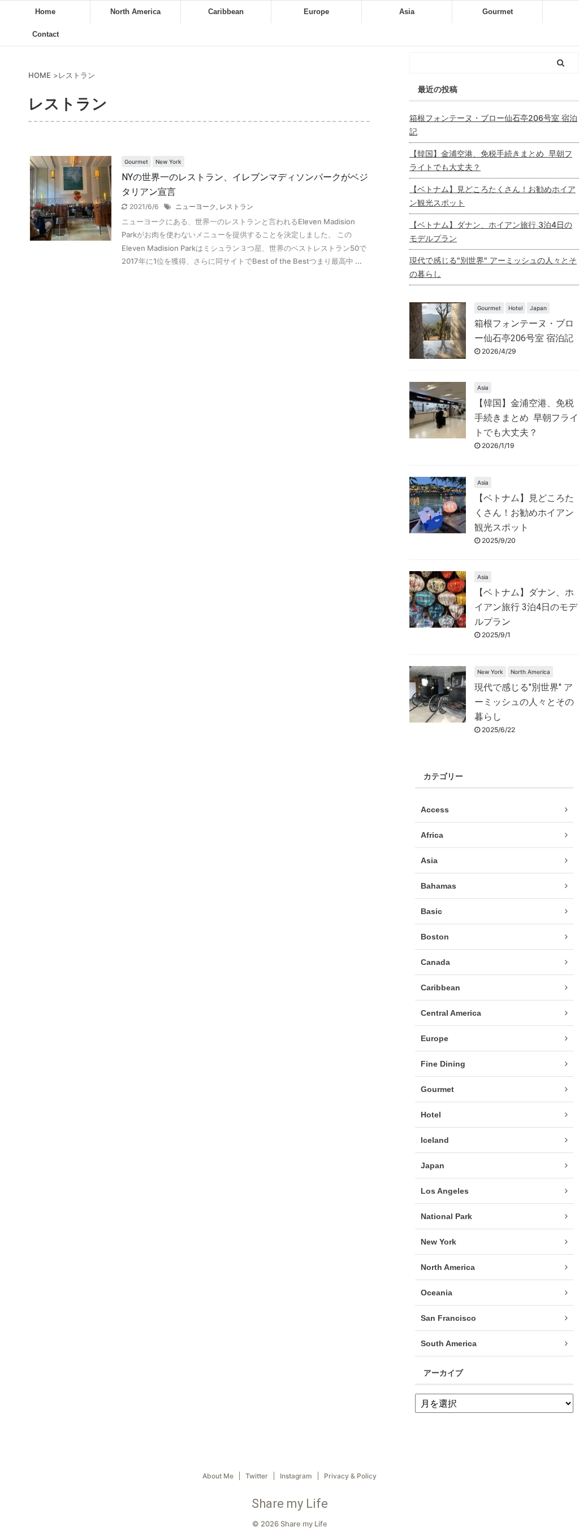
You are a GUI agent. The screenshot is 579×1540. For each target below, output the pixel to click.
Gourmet (497, 11)
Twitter (256, 1476)
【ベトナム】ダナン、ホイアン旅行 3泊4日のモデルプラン (490, 231)
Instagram (296, 1476)
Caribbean (226, 11)
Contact (45, 34)
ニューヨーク (195, 206)
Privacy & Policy (350, 1476)
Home (45, 11)
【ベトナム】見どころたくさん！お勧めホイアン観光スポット (492, 195)
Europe (316, 11)
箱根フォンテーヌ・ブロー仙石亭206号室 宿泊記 (493, 124)
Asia (406, 11)
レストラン (236, 206)
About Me (218, 1476)
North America (135, 11)
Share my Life (290, 1504)
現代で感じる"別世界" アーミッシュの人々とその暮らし (493, 267)
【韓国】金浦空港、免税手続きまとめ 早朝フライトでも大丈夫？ (490, 160)
